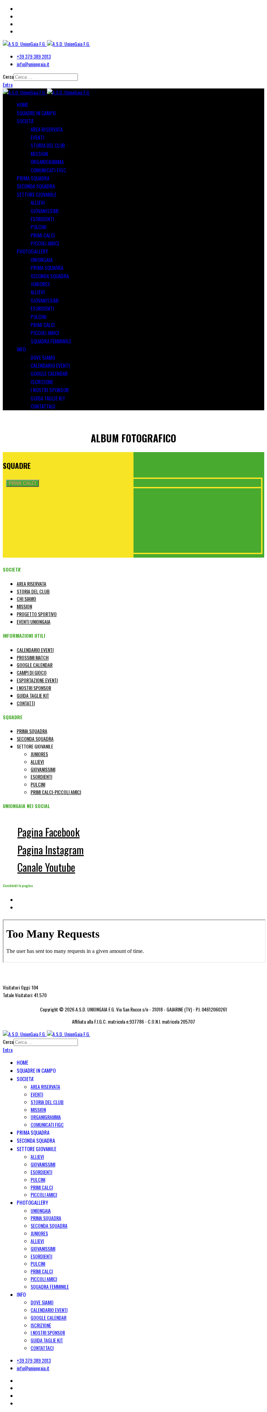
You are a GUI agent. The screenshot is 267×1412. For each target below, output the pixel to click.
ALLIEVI (38, 202)
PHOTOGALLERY (32, 251)
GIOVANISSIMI (45, 211)
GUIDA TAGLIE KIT (48, 398)
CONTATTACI (43, 406)
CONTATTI (26, 703)
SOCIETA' (25, 121)
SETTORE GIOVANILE (36, 194)
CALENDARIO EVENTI (50, 365)
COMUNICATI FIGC (48, 170)
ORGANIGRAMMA (47, 161)
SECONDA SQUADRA (36, 186)
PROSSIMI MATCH (33, 657)
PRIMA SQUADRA (33, 178)
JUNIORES (40, 284)
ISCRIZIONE (42, 382)
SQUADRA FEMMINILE (51, 341)
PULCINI (39, 227)
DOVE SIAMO (43, 357)
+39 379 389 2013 (34, 56)
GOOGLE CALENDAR (49, 373)
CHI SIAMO (26, 598)
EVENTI (37, 137)
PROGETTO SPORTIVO (37, 614)
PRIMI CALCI (43, 235)
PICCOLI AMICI (45, 243)
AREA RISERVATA (47, 129)
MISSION (39, 153)
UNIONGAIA (41, 259)
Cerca (8, 76)
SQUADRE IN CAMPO (36, 113)
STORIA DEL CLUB (48, 145)
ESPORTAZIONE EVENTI (37, 680)
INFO (21, 349)
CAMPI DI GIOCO (32, 672)
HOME (22, 104)
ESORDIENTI (42, 219)
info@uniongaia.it (33, 64)
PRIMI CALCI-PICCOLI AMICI (56, 792)
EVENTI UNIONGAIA (33, 621)
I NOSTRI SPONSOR (50, 390)
